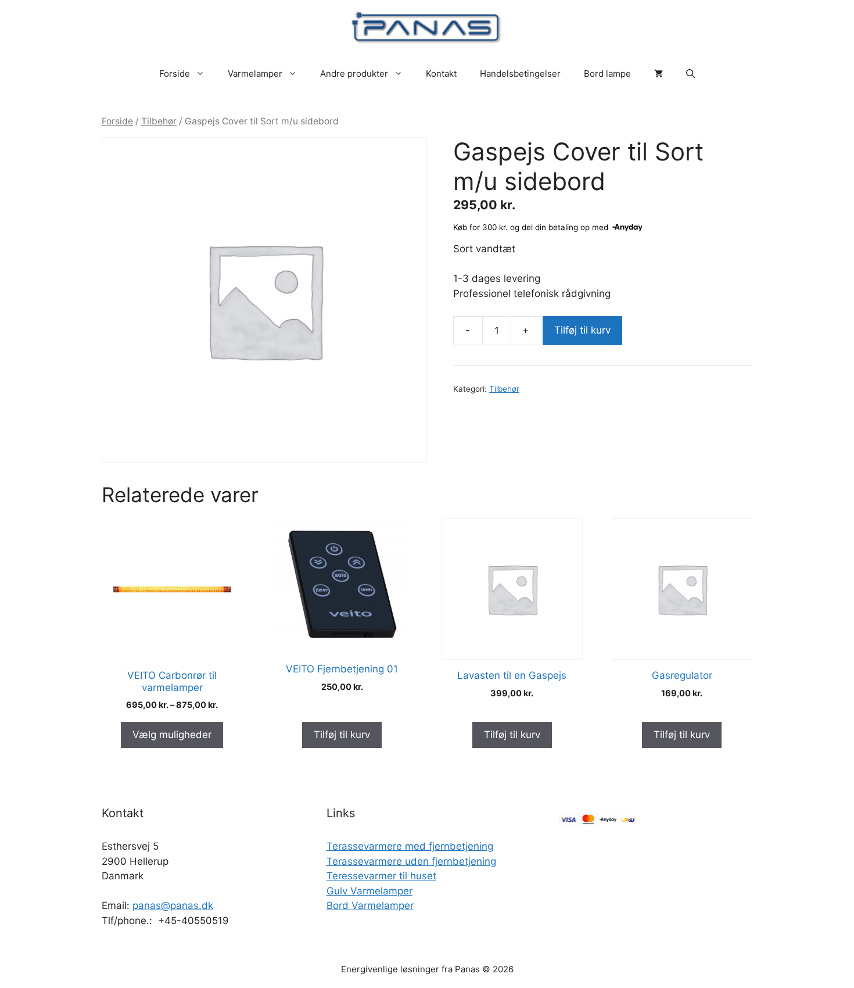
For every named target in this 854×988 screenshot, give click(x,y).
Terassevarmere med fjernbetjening (409, 846)
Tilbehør (159, 121)
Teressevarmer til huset (381, 876)
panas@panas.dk (172, 905)
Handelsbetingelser (520, 73)
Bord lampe (607, 73)
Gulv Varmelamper (369, 891)
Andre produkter (354, 73)
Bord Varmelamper (370, 905)
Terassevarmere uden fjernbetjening (411, 861)
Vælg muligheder (171, 734)
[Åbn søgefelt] (690, 73)
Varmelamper (255, 73)
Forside (174, 73)
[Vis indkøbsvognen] (658, 73)
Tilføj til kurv (582, 330)
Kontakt (441, 73)
